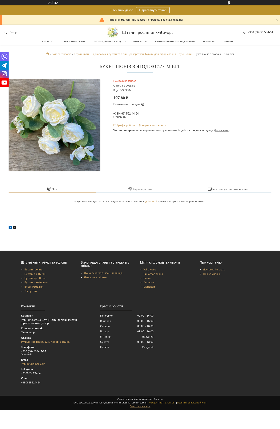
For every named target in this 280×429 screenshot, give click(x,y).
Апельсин (149, 282)
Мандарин (149, 286)
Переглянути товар (152, 10)
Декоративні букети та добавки (174, 41)
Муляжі (137, 41)
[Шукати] (5, 32)
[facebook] (10, 228)
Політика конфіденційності (191, 402)
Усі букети (30, 291)
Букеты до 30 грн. (35, 278)
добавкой (151, 201)
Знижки (228, 41)
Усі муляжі (149, 269)
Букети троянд (33, 269)
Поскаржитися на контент (162, 402)
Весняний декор (74, 41)
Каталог (47, 41)
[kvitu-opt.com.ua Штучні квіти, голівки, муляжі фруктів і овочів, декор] (112, 32)
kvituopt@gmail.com (33, 363)
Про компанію (212, 273)
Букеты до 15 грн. (35, 273)
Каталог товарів (61, 53)
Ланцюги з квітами (95, 277)
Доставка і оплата (214, 269)
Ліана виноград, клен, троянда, (103, 272)
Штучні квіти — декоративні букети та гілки (100, 53)
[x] (14, 228)
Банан (147, 278)
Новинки (209, 41)
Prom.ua (158, 399)
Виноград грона (153, 273)
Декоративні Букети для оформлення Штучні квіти (160, 53)
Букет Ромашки (33, 286)
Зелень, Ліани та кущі (108, 41)
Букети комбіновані (36, 282)
